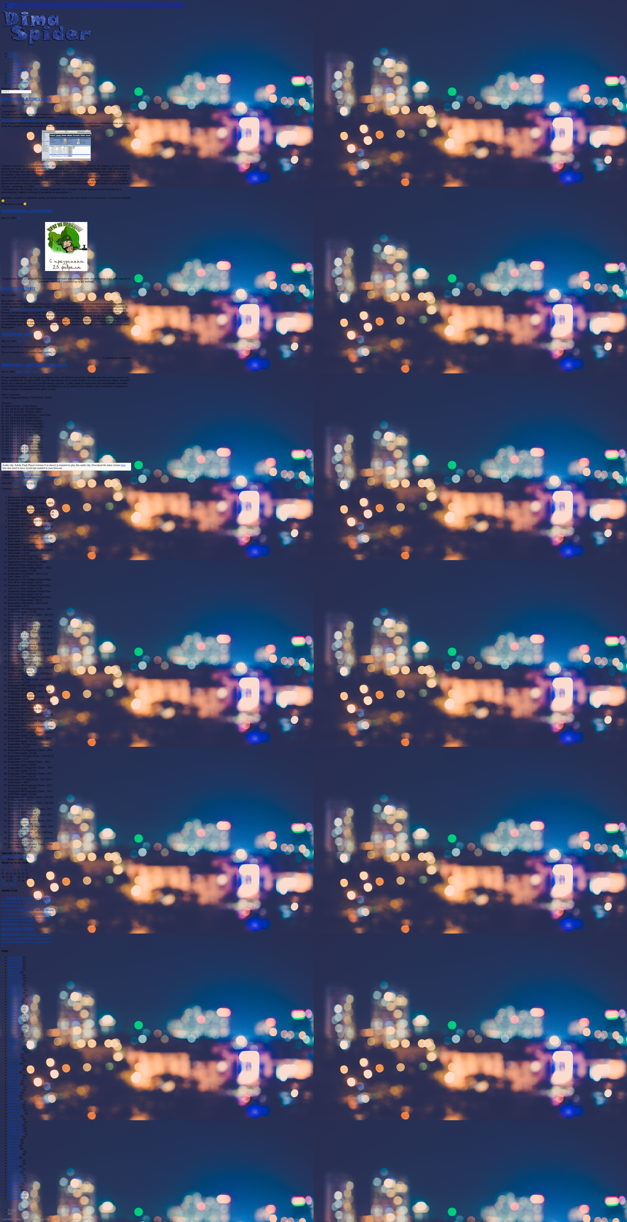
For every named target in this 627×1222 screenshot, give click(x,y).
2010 (3, 898)
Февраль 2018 (15, 1042)
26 (15, 880)
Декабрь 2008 (15, 1195)
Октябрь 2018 (15, 1028)
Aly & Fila (38, 901)
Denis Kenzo (40, 910)
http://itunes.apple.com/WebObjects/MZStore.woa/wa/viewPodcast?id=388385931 (44, 120)
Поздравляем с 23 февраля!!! (27, 211)
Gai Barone (19, 914)
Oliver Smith (21, 920)
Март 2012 (14, 1148)
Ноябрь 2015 (15, 1078)
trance (29, 938)
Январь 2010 (15, 1175)
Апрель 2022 (15, 978)
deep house (25, 909)
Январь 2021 (15, 992)
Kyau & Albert (27, 917)
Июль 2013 (14, 1116)
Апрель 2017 (15, 1060)
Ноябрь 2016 (15, 1069)
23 (3, 880)
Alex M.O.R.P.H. (16, 902)
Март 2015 (14, 1084)
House (17, 62)
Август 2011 (15, 1154)
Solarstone (19, 938)
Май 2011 (13, 1157)
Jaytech (4, 917)
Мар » (12, 884)
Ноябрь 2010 (15, 1163)
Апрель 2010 (15, 1169)
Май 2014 (13, 1095)
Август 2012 (15, 1136)
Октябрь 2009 (15, 1181)
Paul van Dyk (39, 920)
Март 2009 (14, 1189)
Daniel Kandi (6, 910)
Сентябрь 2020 (16, 995)
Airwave (37, 898)
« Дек (4, 884)
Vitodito (4, 942)
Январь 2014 (15, 1104)
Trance (18, 59)
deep (14, 910)
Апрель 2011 (15, 1160)
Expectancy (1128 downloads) (27, 474)
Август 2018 (15, 1031)
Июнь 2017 (14, 1057)
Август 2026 (15, 957)
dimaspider (49, 910)
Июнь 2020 (14, 1001)
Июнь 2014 (14, 1092)
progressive (9, 924)
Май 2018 (13, 1036)
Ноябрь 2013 (15, 1107)
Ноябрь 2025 (15, 960)
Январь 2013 (15, 1125)
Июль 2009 (14, 1183)
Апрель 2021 (15, 986)
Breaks (18, 65)
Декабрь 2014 (15, 1086)
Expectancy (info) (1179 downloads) (41, 477)
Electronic (20, 71)
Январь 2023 (15, 975)
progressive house (17, 928)
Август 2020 (15, 998)
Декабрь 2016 (15, 1066)
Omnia (29, 920)
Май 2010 (13, 1166)
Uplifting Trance (42, 938)
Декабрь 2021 (15, 981)
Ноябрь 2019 (15, 1010)
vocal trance (15, 941)
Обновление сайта (17, 334)
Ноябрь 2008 (15, 1198)
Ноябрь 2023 (15, 969)
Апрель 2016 (15, 1075)
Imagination (42, 913)
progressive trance (18, 933)
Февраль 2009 (15, 1192)
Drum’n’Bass (21, 68)
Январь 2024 (15, 966)
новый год (47, 942)
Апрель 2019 (15, 1016)
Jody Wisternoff (14, 917)
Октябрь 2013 (15, 1110)
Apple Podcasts (21, 483)
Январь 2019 (15, 1022)
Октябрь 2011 (15, 1151)
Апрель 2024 (15, 963)
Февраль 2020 (15, 1004)
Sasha (11, 938)
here (123, 465)
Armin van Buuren (21, 905)
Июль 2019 (14, 1013)
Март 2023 (14, 972)
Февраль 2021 (15, 989)
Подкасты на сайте (18, 288)
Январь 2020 (15, 1007)
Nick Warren (11, 920)
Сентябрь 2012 (16, 1133)
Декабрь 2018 (15, 1025)
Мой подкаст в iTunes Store (26, 99)
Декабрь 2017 (15, 1045)
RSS (32, 483)
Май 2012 (13, 1145)
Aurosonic (39, 905)
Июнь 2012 (14, 1142)
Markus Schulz (40, 917)
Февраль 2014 (15, 1101)
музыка (38, 941)
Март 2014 (14, 1098)
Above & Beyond (19, 898)
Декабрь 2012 (15, 1128)
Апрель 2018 (15, 1039)
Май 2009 (13, 1186)
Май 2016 (13, 1072)
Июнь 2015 (14, 1081)
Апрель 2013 (15, 1119)
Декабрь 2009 (15, 1178)
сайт (3, 945)
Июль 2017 (14, 1054)
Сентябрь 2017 (16, 1051)
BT (48, 906)
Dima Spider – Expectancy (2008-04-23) (34, 365)
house (28, 913)
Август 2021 (15, 984)
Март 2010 (14, 1172)
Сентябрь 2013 (16, 1113)
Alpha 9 (28, 902)
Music (11, 56)
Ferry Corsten (7, 914)
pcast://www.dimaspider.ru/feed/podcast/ (30, 309)
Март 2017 (14, 1063)
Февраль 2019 (15, 1019)
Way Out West (28, 942)
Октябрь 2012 (15, 1131)
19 (15, 877)
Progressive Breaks (26, 924)
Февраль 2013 (15, 1122)
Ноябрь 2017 (15, 1048)
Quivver (40, 934)
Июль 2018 (14, 1034)
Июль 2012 (14, 1139)
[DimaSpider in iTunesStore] (66, 159)
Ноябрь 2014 (15, 1089)
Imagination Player (18, 83)
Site (19, 105)
